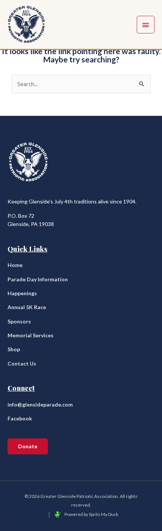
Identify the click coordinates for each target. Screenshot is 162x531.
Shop (14, 349)
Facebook (20, 418)
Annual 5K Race (27, 307)
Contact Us (22, 363)
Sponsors (19, 321)
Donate (27, 446)
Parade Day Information (38, 279)
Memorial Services (30, 335)
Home (15, 265)
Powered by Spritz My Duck (91, 514)
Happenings (22, 293)
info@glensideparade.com (40, 404)
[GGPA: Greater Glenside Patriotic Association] (26, 24)
